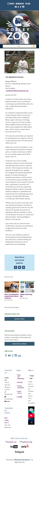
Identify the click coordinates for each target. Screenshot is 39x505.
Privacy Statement (19, 386)
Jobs (18, 397)
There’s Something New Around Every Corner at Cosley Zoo (12, 287)
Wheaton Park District (22, 460)
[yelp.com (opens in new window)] (18, 6)
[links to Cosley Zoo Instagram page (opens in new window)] (19, 450)
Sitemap (19, 382)
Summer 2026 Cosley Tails (27, 287)
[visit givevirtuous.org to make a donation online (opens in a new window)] (11, 2)
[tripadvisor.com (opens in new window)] (19, 355)
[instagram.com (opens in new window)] (23, 6)
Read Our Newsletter (19, 376)
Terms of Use (19, 392)
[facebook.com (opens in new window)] (21, 6)
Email (8, 401)
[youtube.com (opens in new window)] (16, 6)
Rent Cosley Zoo (7, 420)
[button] (6, 291)
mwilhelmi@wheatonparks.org (17, 91)
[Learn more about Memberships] (20, 2)
